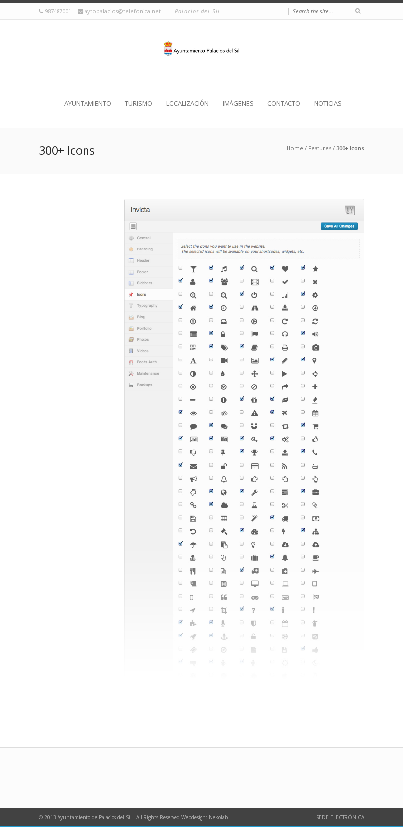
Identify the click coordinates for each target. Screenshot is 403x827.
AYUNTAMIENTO (87, 103)
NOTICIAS (328, 103)
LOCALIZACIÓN (187, 103)
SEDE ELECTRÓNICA (340, 817)
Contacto (283, 103)
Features (319, 148)
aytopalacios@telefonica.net (123, 11)
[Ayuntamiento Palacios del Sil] (201, 59)
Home (295, 148)
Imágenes (238, 103)
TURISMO (138, 103)
